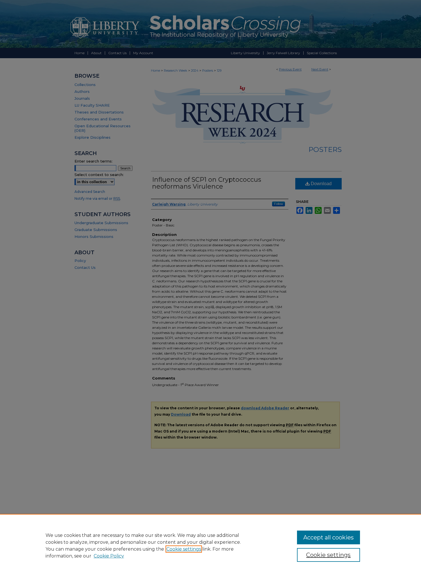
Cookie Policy (109, 556)
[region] (210, 545)
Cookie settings (183, 549)
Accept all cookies (328, 537)
